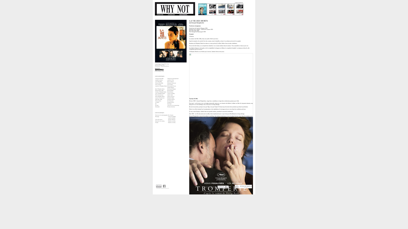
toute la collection (239, 2)
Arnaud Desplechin (197, 23)
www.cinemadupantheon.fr (210, 187)
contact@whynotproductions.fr (162, 188)
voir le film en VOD (160, 71)
